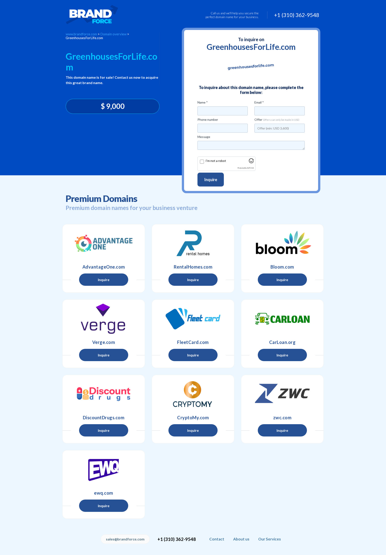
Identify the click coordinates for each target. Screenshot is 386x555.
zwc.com (282, 417)
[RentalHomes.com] (193, 243)
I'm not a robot (216, 161)
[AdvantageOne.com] (104, 243)
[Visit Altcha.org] (251, 162)
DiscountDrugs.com (104, 417)
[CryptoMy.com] (193, 394)
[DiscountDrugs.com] (104, 394)
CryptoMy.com (193, 417)
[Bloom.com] (282, 243)
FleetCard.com (193, 342)
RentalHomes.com (193, 266)
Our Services (269, 539)
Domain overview (113, 34)
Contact (216, 539)
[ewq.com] (104, 469)
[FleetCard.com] (193, 319)
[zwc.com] (282, 394)
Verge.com (103, 342)
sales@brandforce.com (125, 539)
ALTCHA (250, 168)
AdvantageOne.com (103, 266)
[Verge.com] (104, 319)
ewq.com (103, 493)
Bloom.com (282, 266)
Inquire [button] (103, 280)
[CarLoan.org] (282, 319)
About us (241, 539)
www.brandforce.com (81, 34)
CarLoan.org (282, 342)
